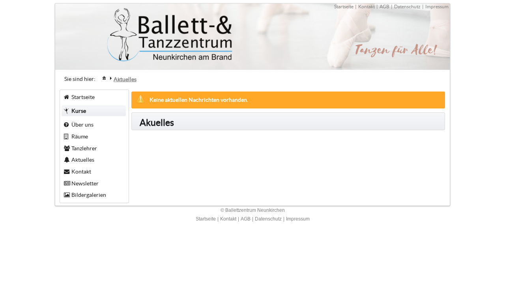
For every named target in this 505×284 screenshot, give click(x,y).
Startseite (344, 6)
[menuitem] (104, 77)
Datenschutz (407, 6)
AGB (384, 6)
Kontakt (366, 6)
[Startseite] (104, 78)
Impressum (437, 6)
